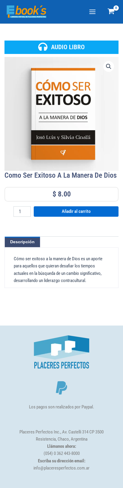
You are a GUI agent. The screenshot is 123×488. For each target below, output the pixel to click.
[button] (108, 66)
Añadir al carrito (76, 211)
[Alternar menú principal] (92, 11)
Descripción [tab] (22, 241)
